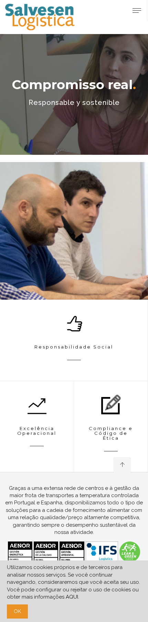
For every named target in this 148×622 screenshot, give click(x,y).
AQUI (72, 597)
